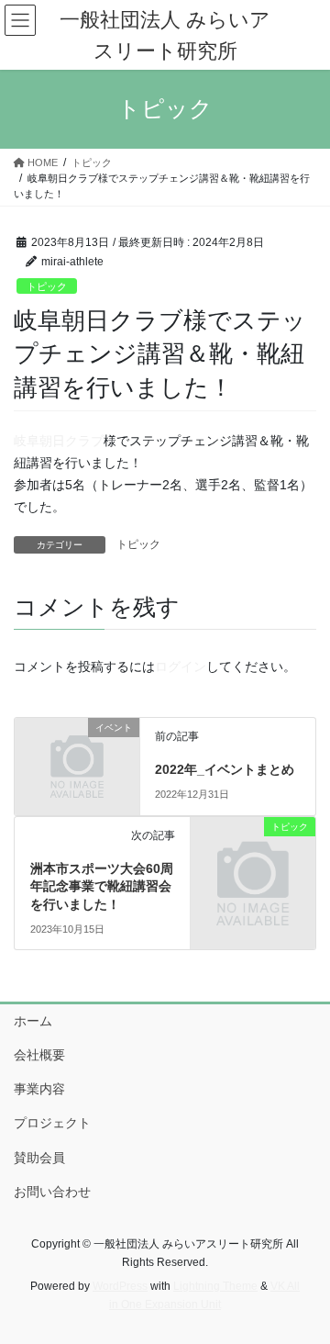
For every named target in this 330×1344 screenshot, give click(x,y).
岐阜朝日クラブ (59, 440)
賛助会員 (39, 1157)
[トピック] (253, 853)
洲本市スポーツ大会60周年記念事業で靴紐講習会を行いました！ (101, 886)
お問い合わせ (52, 1191)
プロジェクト (52, 1122)
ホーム (33, 1021)
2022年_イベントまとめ (224, 769)
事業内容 (39, 1088)
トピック (47, 286)
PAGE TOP (304, 1287)
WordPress (120, 1286)
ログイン (180, 666)
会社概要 (39, 1054)
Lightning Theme (215, 1286)
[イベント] (77, 755)
